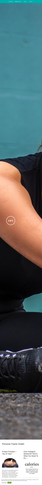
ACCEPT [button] (9, 482)
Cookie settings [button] (4, 482)
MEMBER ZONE (18, 1)
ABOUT (30, 1)
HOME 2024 (11, 1)
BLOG (25, 1)
